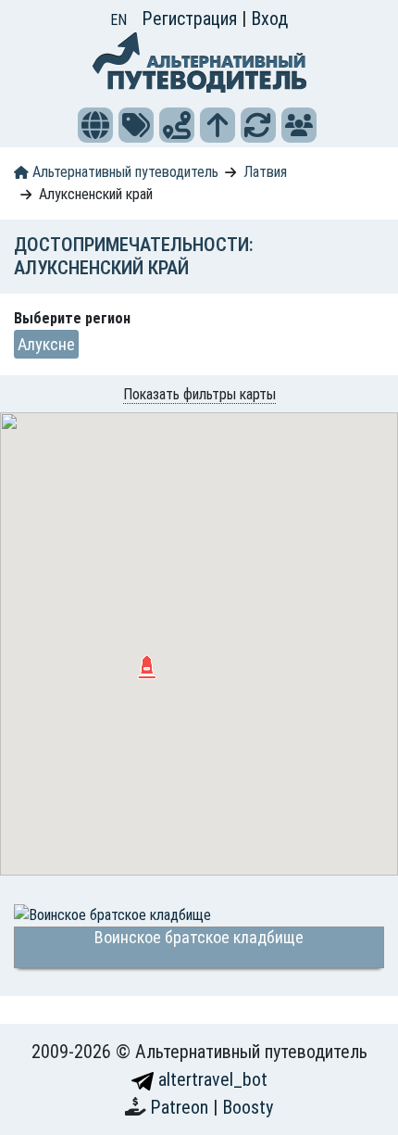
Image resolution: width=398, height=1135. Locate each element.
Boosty (247, 1107)
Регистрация (192, 18)
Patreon (181, 1107)
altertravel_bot (210, 1079)
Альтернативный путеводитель (123, 172)
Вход (269, 18)
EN (118, 20)
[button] (95, 125)
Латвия (265, 172)
